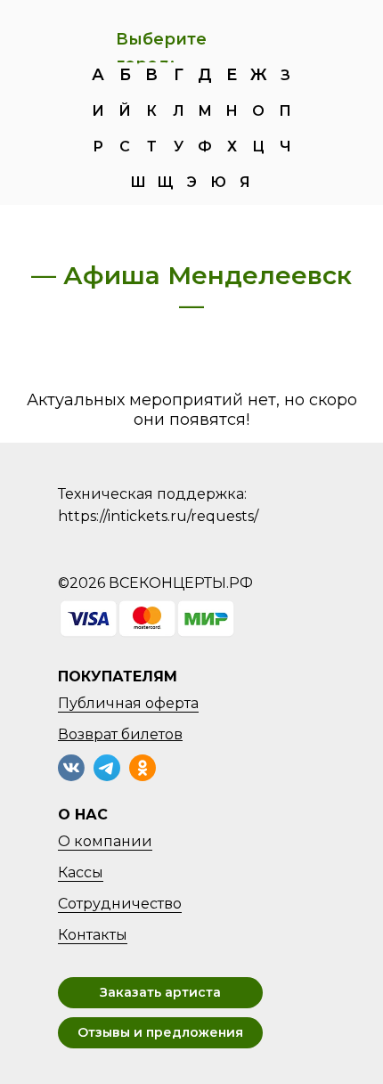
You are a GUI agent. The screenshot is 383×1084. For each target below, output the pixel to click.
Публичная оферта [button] (128, 703)
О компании (105, 841)
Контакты (92, 934)
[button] (160, 992)
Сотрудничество (120, 903)
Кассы (80, 872)
